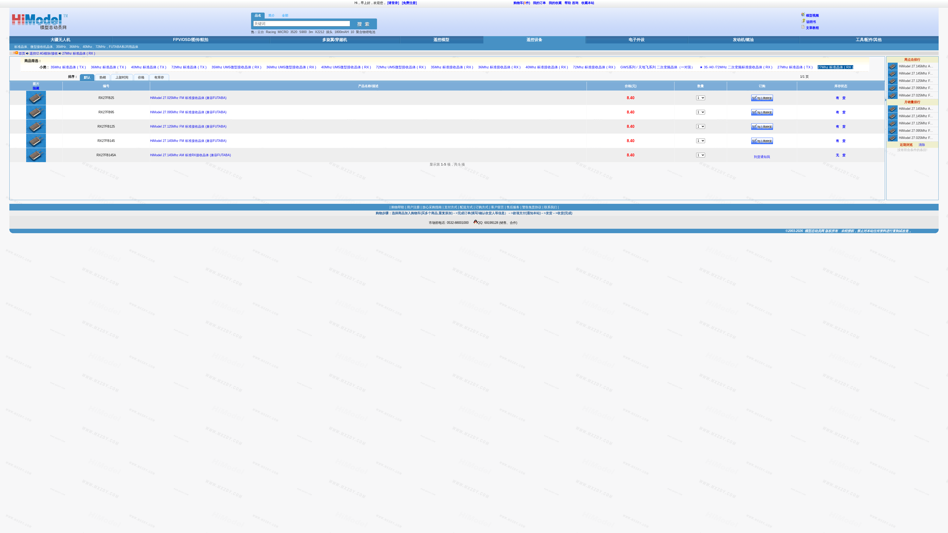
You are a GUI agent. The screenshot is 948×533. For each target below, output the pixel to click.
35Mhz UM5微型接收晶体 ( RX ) (236, 67)
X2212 (319, 32)
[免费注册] (409, 3)
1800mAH (342, 32)
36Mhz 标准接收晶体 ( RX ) (499, 67)
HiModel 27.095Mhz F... (916, 88)
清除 (922, 145)
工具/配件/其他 (869, 40)
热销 (102, 77)
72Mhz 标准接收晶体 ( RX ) (594, 67)
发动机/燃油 (743, 40)
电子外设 (637, 40)
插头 (329, 32)
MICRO (283, 32)
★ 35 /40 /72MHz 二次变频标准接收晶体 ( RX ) (736, 67)
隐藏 (36, 88)
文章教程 (812, 28)
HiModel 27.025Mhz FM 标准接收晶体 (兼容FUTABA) (188, 98)
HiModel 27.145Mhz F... (916, 73)
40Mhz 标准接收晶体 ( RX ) (547, 67)
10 (352, 32)
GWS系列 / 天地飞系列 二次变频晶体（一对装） (657, 67)
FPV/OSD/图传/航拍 (190, 40)
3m (311, 32)
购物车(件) (522, 3)
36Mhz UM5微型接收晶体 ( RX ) (291, 67)
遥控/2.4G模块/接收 (44, 53)
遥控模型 (441, 40)
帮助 (568, 3)
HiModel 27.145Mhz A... (916, 66)
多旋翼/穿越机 (334, 40)
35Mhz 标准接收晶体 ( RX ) (452, 67)
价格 (141, 77)
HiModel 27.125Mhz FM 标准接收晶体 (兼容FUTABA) (188, 126)
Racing (271, 32)
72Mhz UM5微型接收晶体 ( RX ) (401, 67)
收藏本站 (587, 3)
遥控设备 (534, 40)
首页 (22, 53)
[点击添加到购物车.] (762, 98)
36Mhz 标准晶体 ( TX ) (108, 67)
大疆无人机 (60, 40)
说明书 (811, 22)
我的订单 (539, 3)
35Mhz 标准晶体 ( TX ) (68, 67)
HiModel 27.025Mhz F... (916, 95)
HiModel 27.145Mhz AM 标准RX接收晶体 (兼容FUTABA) (190, 155)
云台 (260, 32)
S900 (303, 32)
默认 (87, 77)
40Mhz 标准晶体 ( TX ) (148, 67)
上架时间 (122, 77)
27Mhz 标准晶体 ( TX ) (795, 67)
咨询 (575, 3)
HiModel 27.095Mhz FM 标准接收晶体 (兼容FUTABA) (188, 112)
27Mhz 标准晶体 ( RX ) (78, 53)
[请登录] (393, 3)
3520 (293, 32)
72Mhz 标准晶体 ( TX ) (189, 67)
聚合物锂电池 (365, 32)
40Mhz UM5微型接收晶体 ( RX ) (346, 67)
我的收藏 (555, 3)
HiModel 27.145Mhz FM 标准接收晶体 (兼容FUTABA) (188, 141)
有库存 (159, 77)
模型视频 (812, 15)
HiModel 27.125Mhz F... (916, 81)
